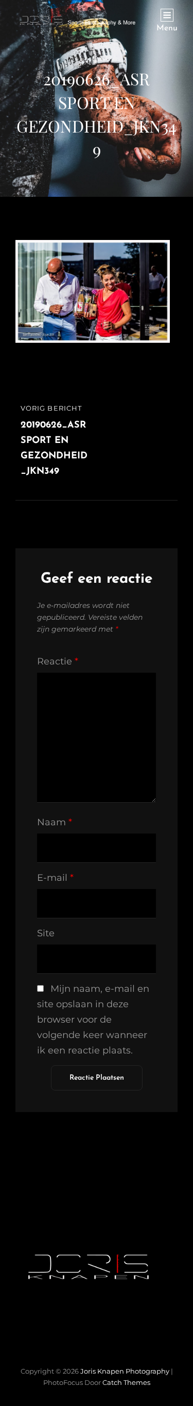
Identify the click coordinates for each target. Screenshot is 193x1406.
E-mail (55, 877)
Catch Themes (126, 1382)
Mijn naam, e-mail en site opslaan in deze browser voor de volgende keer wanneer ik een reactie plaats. (93, 1019)
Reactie (57, 661)
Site (46, 933)
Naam (54, 822)
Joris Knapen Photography (124, 1371)
